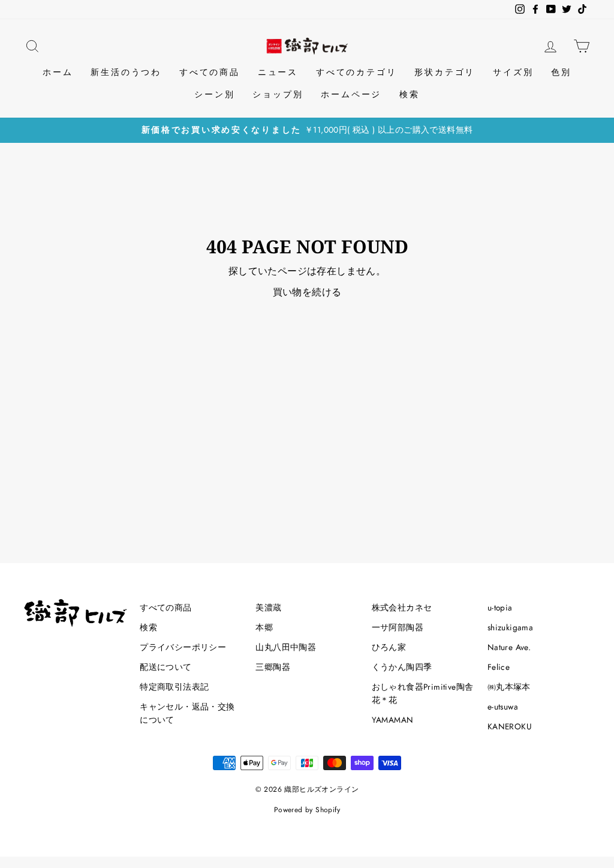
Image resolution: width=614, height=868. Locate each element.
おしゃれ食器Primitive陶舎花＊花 (423, 693)
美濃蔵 (268, 607)
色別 (561, 72)
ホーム (58, 72)
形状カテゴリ (444, 72)
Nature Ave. (509, 647)
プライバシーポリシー (183, 647)
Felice (498, 667)
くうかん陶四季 (402, 667)
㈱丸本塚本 (509, 687)
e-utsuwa (502, 707)
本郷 (264, 627)
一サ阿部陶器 (397, 627)
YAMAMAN (393, 720)
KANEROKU (509, 726)
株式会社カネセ (402, 607)
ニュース (278, 72)
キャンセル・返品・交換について (187, 713)
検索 (409, 94)
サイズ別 (513, 72)
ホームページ (351, 94)
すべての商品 (209, 72)
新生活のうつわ (126, 72)
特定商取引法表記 (174, 687)
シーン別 (214, 94)
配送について (165, 667)
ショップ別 (277, 94)
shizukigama (510, 627)
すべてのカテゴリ (356, 72)
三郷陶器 (272, 667)
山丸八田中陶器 (285, 647)
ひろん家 (389, 647)
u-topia (500, 607)
